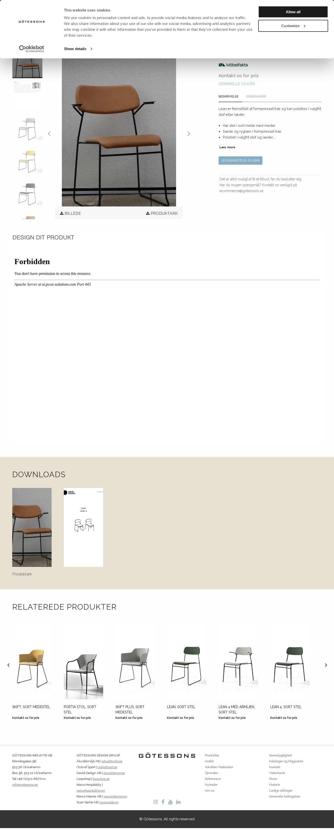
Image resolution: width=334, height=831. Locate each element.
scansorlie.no (109, 802)
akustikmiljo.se (112, 761)
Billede (73, 213)
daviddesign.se (114, 773)
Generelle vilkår (237, 84)
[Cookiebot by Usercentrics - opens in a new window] (31, 49)
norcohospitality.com (91, 790)
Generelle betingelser (285, 796)
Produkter (212, 755)
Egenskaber (256, 96)
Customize (290, 26)
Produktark (164, 213)
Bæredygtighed (280, 755)
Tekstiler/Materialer (219, 767)
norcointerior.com (115, 796)
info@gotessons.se (25, 785)
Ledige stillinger (281, 790)
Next (325, 664)
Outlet (209, 761)
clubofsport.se (107, 767)
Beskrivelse (228, 96)
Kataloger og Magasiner (286, 761)
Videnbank (277, 773)
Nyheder (211, 785)
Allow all (293, 12)
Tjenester (211, 773)
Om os (209, 790)
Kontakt (274, 767)
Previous (8, 664)
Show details (75, 49)
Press (273, 779)
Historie (274, 785)
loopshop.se (101, 779)
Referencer (213, 779)
